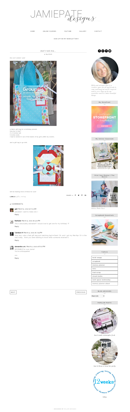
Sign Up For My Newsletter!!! (66, 39)
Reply (17, 214)
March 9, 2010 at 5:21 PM (31, 221)
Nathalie (18, 221)
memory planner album (101, 283)
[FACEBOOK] (99, 50)
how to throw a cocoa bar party (104, 366)
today (105, 397)
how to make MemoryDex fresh (104, 335)
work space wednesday (102, 280)
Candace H (19, 233)
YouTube (67, 31)
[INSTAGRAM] (102, 50)
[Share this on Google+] (85, 195)
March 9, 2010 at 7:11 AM (27, 209)
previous (81, 292)
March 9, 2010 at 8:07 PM (36, 246)
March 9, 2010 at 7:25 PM (33, 233)
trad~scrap (97, 272)
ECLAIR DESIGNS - (70, 409)
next (13, 292)
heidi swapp (97, 257)
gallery (82, 31)
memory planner (99, 265)
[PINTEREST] (106, 50)
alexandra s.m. (20, 246)
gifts (18, 196)
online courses (49, 31)
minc (94, 268)
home (32, 31)
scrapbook (96, 261)
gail (16, 209)
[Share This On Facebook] (75, 195)
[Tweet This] (78, 195)
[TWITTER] (109, 50)
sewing (23, 196)
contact (98, 31)
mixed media (97, 276)
